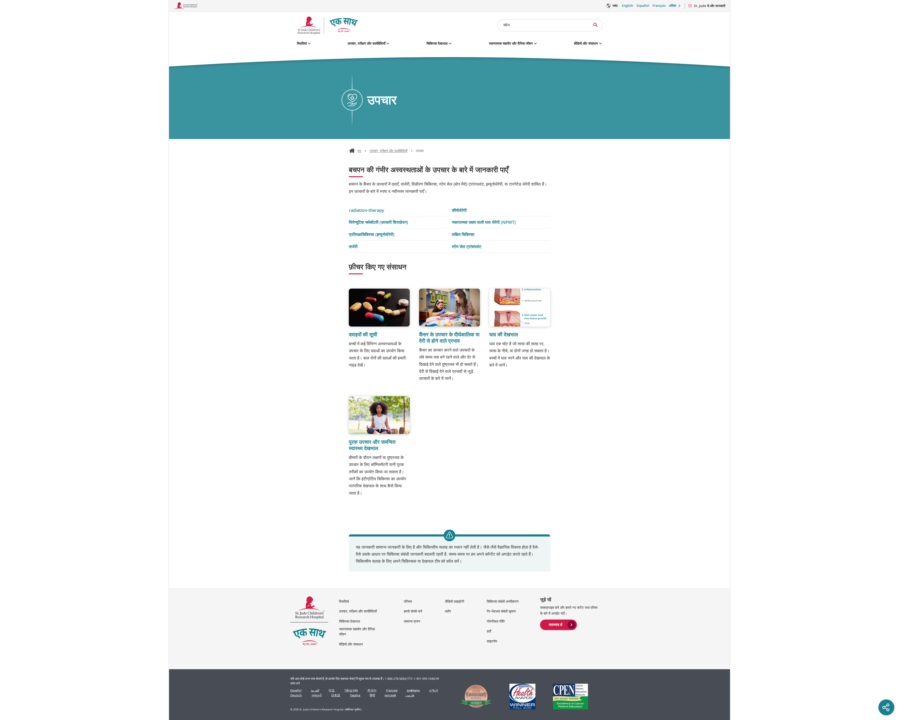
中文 (332, 690)
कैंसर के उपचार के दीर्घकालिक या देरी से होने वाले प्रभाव (449, 337)
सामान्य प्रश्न (412, 621)
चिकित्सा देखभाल (437, 43)
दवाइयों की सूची (363, 334)
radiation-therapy (366, 210)
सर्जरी (353, 246)
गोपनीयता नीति (496, 621)
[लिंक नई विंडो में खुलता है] (474, 697)
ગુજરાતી (316, 695)
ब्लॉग (448, 611)
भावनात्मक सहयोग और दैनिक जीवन (511, 43)
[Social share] (886, 707)
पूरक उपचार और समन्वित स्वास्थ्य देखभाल (372, 445)
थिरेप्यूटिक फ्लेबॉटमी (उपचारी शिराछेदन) (378, 222)
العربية (315, 690)
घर (359, 150)
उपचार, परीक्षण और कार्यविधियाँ (366, 43)
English (627, 5)
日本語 (335, 695)
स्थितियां (302, 43)
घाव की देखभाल (503, 334)
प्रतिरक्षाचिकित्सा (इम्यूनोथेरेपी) (371, 234)
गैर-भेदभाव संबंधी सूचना (501, 611)
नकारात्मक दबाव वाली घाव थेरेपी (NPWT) (484, 222)
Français (659, 5)
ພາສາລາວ (413, 690)
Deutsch (296, 695)
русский (390, 695)
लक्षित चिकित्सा (463, 234)
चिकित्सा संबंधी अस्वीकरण (503, 601)
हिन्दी (372, 695)
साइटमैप (492, 641)
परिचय (408, 601)
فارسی (409, 695)
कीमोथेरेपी (459, 210)
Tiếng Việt (351, 690)
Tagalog (355, 695)
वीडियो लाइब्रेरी (454, 601)
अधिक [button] (672, 5)
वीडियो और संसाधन (586, 43)
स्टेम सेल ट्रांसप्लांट (466, 246)
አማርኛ (433, 690)
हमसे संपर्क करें (413, 611)
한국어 (371, 690)
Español (643, 5)
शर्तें (489, 631)
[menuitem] (558, 624)
